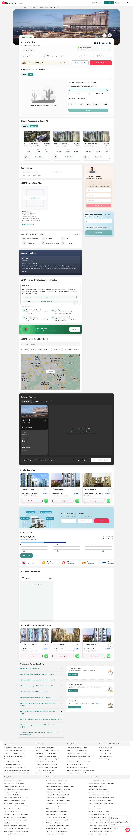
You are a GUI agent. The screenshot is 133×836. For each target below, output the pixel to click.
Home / (21, 7)
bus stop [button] (25, 349)
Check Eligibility (26, 555)
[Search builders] (50, 578)
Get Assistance (73, 690)
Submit (88, 110)
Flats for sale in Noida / (30, 7)
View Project (31, 501)
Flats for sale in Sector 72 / (43, 7)
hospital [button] (48, 349)
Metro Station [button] (37, 349)
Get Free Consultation (74, 707)
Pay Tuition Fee (98, 3)
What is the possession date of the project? (96, 227)
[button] (35, 220)
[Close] (127, 818)
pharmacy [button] (58, 349)
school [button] (69, 349)
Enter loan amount (25, 545)
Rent (20, 4)
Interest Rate (56, 545)
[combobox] (52, 344)
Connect (97, 205)
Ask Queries (98, 232)
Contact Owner (39, 157)
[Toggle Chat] (127, 830)
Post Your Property (109, 2)
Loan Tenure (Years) (90, 545)
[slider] (69, 90)
